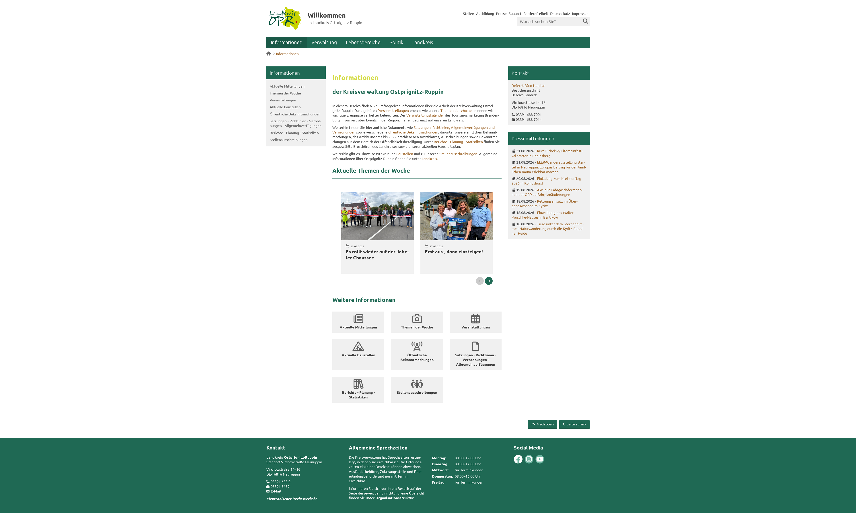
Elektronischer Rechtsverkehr (291, 498)
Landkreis (422, 42)
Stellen (468, 13)
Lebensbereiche (363, 42)
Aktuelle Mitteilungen (287, 86)
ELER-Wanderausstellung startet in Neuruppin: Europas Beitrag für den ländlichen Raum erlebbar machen (549, 167)
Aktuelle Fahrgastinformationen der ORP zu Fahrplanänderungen (547, 192)
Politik (396, 42)
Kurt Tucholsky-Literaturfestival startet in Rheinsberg (547, 153)
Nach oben (545, 424)
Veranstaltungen (283, 100)
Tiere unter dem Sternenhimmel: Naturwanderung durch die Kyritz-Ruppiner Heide (548, 229)
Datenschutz (560, 13)
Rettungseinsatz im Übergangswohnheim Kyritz (545, 203)
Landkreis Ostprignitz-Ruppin (291, 457)
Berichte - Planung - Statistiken (294, 132)
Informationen (286, 42)
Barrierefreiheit (535, 13)
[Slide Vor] (489, 281)
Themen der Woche (285, 93)
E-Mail (276, 491)
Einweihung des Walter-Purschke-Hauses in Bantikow (543, 215)
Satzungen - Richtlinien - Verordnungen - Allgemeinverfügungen (295, 123)
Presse (501, 13)
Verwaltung (324, 42)
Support (515, 13)
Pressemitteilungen (393, 110)
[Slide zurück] (480, 281)
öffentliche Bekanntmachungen (413, 132)
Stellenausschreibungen (289, 139)
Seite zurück (576, 424)
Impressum (581, 13)
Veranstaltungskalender (425, 115)
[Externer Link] (518, 459)
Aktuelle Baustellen (285, 107)
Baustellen (404, 153)
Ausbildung (485, 13)
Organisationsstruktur (394, 497)
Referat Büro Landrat (528, 85)
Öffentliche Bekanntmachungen (295, 114)
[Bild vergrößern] (524, 459)
